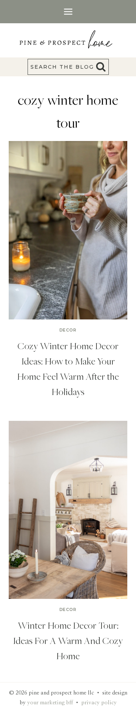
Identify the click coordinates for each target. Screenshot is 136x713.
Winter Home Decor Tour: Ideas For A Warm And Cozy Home (68, 640)
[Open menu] (68, 11)
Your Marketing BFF (50, 702)
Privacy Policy (99, 702)
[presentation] (68, 230)
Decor (68, 330)
